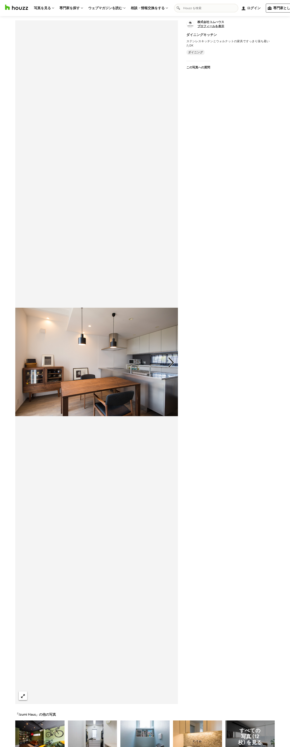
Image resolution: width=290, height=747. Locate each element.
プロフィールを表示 (210, 26)
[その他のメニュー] (170, 696)
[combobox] (206, 8)
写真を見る (42, 8)
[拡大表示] (23, 695)
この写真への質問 (198, 67)
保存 (111, 696)
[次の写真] (171, 362)
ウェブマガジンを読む (105, 8)
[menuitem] (44, 8)
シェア (89, 696)
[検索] (178, 8)
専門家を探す (69, 8)
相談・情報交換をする (148, 8)
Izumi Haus (27, 714)
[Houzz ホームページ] (16, 7)
